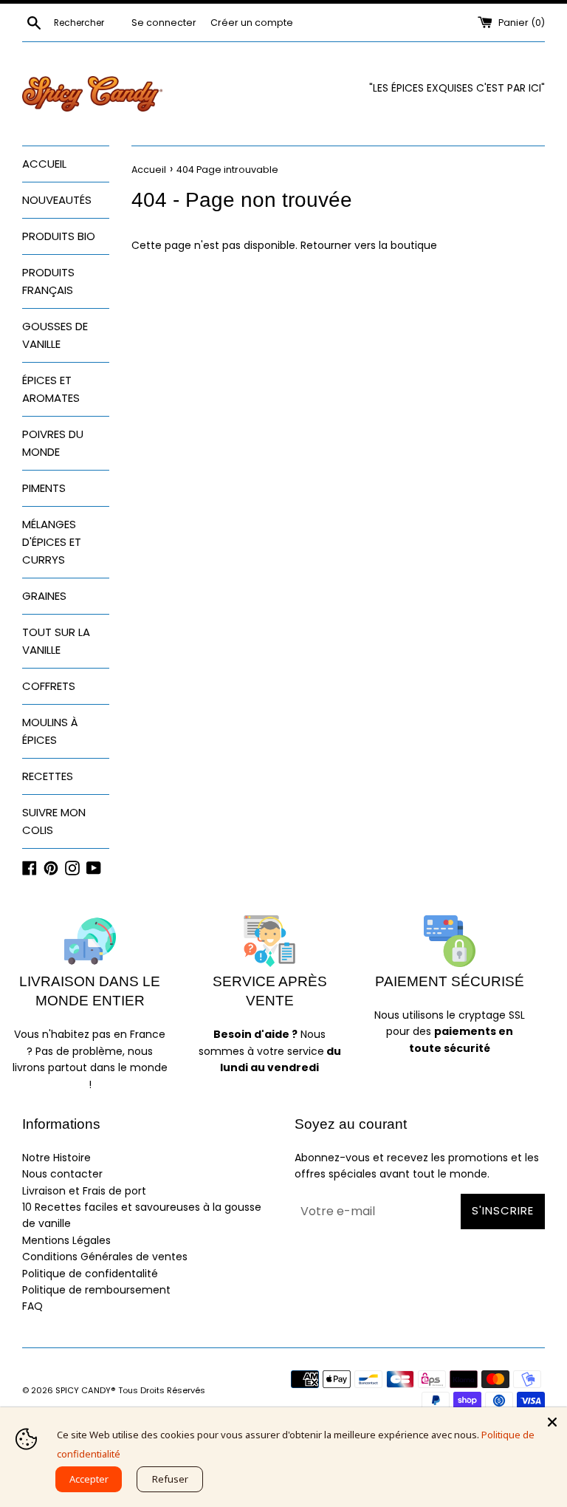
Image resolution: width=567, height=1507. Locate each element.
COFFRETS (48, 686)
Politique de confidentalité (90, 1273)
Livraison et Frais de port (84, 1190)
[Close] (552, 1422)
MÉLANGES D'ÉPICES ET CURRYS (51, 541)
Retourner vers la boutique (368, 245)
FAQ (32, 1306)
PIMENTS (44, 488)
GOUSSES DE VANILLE (55, 335)
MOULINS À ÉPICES (50, 731)
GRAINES (44, 596)
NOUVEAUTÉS (57, 200)
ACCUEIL (44, 163)
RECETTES (47, 776)
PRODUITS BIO (58, 236)
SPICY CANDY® (85, 1390)
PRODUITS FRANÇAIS (48, 281)
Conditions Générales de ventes (105, 1256)
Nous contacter (62, 1173)
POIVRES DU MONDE (52, 442)
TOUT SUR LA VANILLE (56, 640)
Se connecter (163, 22)
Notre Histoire (56, 1157)
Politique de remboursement (96, 1289)
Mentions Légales (66, 1240)
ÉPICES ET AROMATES (51, 389)
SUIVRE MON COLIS (54, 821)
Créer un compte (251, 22)
